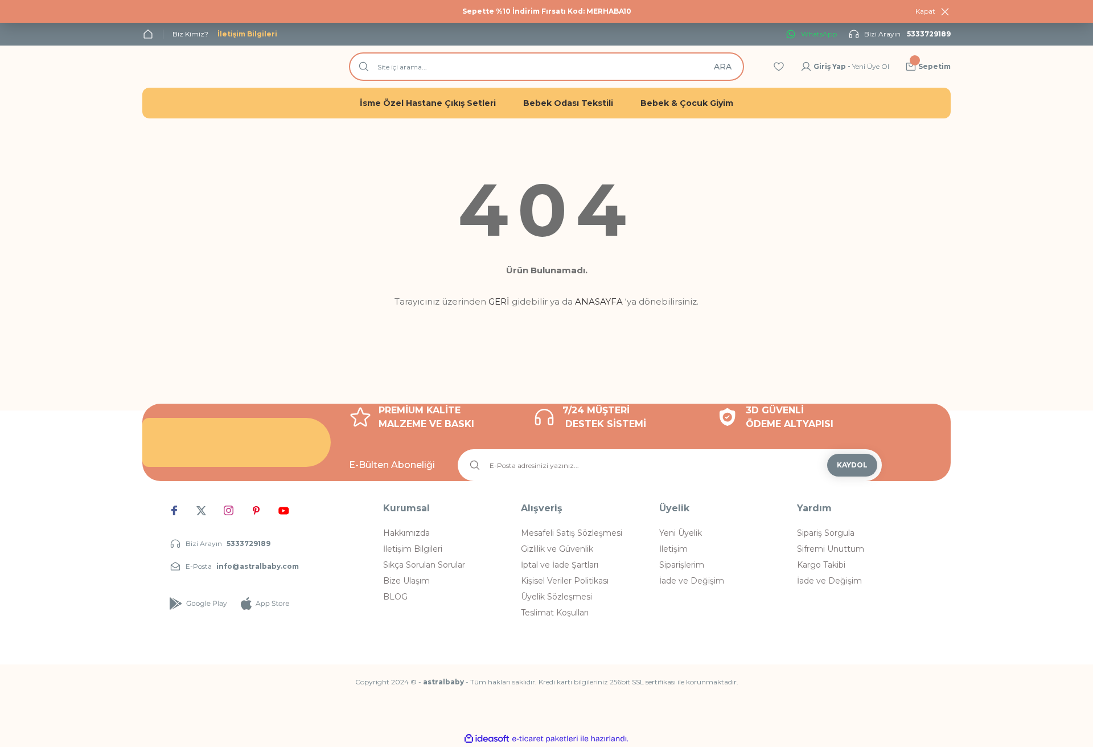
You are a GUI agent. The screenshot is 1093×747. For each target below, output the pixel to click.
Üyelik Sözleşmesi (556, 597)
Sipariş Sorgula (825, 533)
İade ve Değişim (691, 581)
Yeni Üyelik (680, 533)
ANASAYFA (599, 301)
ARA (723, 66)
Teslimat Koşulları (555, 613)
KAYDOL (852, 465)
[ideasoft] (486, 738)
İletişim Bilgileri (412, 549)
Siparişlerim (681, 565)
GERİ (498, 301)
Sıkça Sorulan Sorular (424, 565)
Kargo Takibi (821, 565)
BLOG (395, 597)
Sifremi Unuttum (830, 549)
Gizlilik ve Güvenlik (557, 549)
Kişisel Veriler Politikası (565, 581)
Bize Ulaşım (406, 581)
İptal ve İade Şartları (559, 565)
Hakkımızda (406, 533)
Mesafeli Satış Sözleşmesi (571, 533)
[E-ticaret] (545, 739)
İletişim (673, 549)
